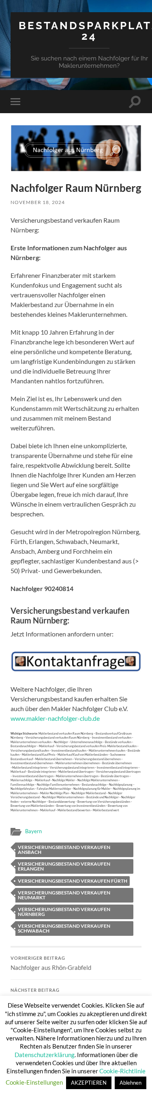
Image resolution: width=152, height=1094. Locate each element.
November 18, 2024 (38, 202)
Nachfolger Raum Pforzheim (48, 995)
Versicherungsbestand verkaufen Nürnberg (64, 911)
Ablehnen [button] (130, 1082)
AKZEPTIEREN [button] (89, 1082)
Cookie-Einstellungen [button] (34, 1082)
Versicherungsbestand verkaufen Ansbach (64, 849)
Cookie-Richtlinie (122, 1071)
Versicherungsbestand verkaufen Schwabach (64, 928)
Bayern (33, 831)
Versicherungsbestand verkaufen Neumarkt (64, 895)
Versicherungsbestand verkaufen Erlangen (64, 866)
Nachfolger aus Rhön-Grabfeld (51, 963)
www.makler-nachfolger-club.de (55, 718)
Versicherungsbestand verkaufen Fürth (72, 881)
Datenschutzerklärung (45, 1054)
